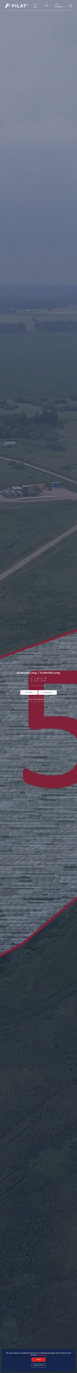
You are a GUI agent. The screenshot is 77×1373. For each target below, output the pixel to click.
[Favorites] (27, 6)
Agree (38, 1359)
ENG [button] (47, 5)
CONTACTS (47, 692)
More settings (38, 1365)
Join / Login (35, 5)
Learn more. (41, 1355)
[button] (70, 5)
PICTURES (29, 692)
